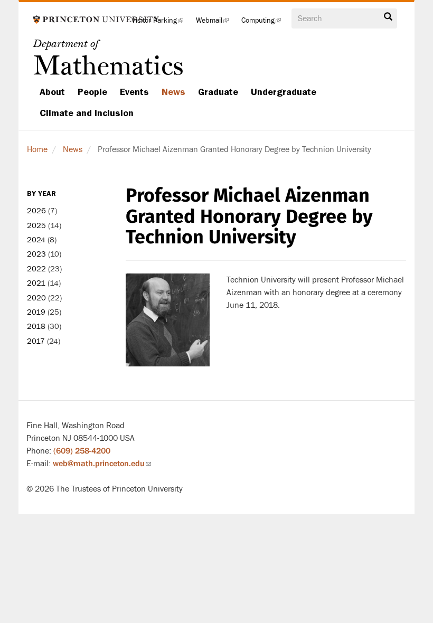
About (52, 92)
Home (37, 149)
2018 (36, 326)
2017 (36, 341)
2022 (36, 269)
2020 (36, 298)
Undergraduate (283, 92)
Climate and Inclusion (87, 113)
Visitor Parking (160, 23)
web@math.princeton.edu (102, 463)
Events (134, 92)
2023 (36, 254)
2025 (36, 225)
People (92, 92)
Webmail (215, 23)
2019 (36, 312)
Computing (264, 23)
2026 (36, 210)
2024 (36, 239)
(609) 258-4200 (81, 451)
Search (388, 19)
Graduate (218, 92)
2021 (36, 283)
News (173, 92)
